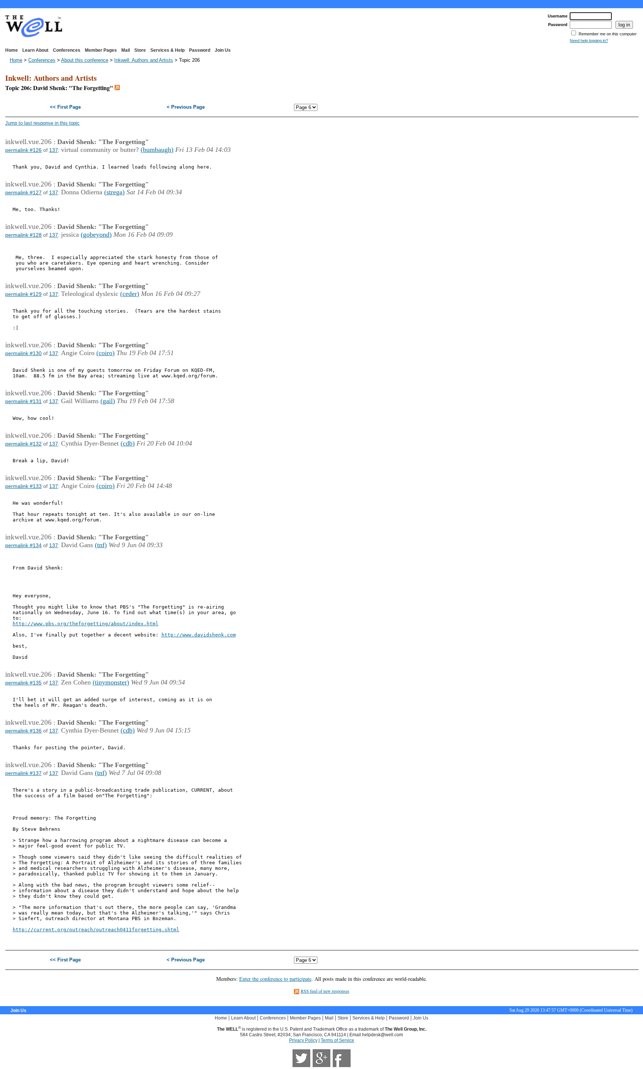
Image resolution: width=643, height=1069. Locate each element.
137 (53, 150)
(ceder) (129, 293)
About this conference (84, 60)
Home (11, 50)
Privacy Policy (303, 1040)
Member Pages (101, 50)
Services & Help (167, 50)
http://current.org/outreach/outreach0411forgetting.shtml (96, 929)
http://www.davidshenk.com (198, 635)
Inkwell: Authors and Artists (143, 60)
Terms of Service (337, 1040)
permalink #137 (23, 773)
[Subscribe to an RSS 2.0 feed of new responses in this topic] (117, 87)
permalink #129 (23, 294)
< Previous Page (186, 107)
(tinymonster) (111, 682)
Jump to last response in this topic (42, 123)
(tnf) (101, 545)
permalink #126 (23, 150)
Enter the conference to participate (275, 978)
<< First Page (65, 107)
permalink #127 (23, 192)
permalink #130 (23, 353)
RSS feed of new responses (325, 991)
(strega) (114, 192)
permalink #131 (23, 401)
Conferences (66, 50)
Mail (125, 50)
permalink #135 (23, 683)
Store (140, 50)
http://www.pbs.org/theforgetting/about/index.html (86, 623)
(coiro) (105, 353)
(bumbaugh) (157, 149)
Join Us (223, 50)
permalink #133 (23, 486)
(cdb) (128, 443)
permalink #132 (23, 444)
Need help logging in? (589, 40)
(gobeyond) (96, 234)
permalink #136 (23, 731)
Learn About (35, 50)
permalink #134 (23, 545)
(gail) (107, 401)
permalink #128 (23, 235)
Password (199, 50)
